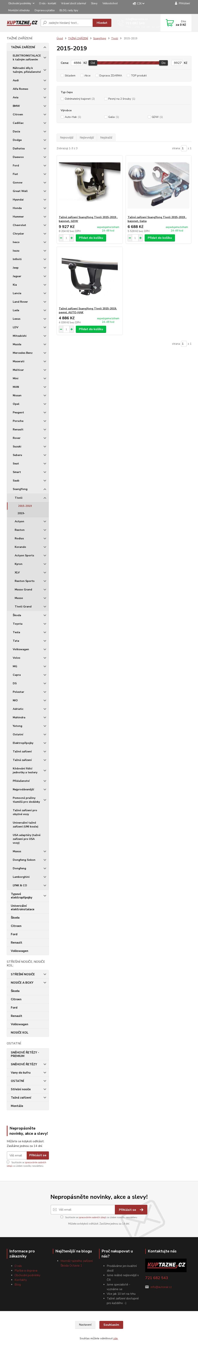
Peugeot (18, 412)
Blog (18, 1284)
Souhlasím (111, 1325)
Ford (16, 165)
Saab (16, 480)
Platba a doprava (26, 1271)
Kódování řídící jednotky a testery (25, 770)
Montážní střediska (19, 10)
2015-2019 (25, 506)
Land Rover (20, 302)
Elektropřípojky (23, 743)
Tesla (16, 632)
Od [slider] (93, 63)
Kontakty (21, 1280)
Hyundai (18, 199)
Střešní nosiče (21, 1089)
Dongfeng (19, 868)
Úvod (60, 38)
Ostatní (18, 734)
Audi (16, 80)
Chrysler (18, 234)
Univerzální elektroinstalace (22, 907)
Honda (17, 208)
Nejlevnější (87, 138)
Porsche (18, 421)
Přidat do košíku (91, 238)
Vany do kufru (21, 1073)
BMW (16, 106)
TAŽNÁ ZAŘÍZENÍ (23, 47)
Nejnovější (66, 138)
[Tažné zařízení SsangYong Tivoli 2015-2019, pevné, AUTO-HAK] (89, 277)
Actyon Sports (24, 555)
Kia (15, 285)
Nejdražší (106, 138)
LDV (15, 327)
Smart (17, 472)
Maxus (17, 851)
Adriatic (18, 709)
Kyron (18, 564)
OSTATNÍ (17, 1081)
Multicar (18, 370)
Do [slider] (163, 63)
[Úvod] (22, 23)
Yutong (17, 726)
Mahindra (19, 717)
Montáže (17, 1106)
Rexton (20, 530)
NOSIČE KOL (19, 1033)
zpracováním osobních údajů (92, 1217)
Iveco (16, 242)
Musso (19, 598)
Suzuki (17, 446)
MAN (16, 387)
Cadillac (18, 123)
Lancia (17, 293)
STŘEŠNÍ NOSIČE (23, 974)
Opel (16, 404)
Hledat (102, 23)
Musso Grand (23, 589)
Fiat (15, 174)
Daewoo (18, 157)
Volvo (16, 658)
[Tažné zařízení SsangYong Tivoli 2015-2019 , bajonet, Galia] (158, 185)
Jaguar (17, 276)
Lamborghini (21, 877)
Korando (20, 547)
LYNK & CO (20, 885)
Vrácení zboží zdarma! (73, 3)
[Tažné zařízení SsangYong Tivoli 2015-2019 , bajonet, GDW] (89, 185)
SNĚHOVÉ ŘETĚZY (24, 1064)
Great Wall (20, 191)
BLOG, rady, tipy (69, 10)
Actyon (19, 521)
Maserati (18, 361)
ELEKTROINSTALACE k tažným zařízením (27, 57)
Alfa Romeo (20, 89)
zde (115, 1338)
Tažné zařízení (22, 751)
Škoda (17, 615)
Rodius (19, 538)
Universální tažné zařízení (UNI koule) (25, 824)
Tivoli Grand (23, 606)
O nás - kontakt (47, 3)
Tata (16, 641)
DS (15, 683)
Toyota (17, 624)
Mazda (17, 344)
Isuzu (16, 251)
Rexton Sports (24, 581)
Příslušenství (21, 781)
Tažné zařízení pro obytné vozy (25, 812)
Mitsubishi (19, 336)
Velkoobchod (110, 3)
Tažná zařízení (22, 760)
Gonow (17, 182)
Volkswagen (21, 649)
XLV (17, 572)
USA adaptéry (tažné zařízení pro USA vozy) (26, 839)
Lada (16, 310)
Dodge (17, 140)
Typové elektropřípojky (21, 895)
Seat (16, 463)
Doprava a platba (45, 10)
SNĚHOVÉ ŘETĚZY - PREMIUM (25, 1054)
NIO (15, 700)
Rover (16, 438)
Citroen (18, 114)
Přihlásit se (37, 1155)
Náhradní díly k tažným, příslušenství (27, 70)
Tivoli (18, 498)
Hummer (18, 216)
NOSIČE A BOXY (22, 983)
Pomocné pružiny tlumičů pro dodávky (26, 800)
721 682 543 (135, 23)
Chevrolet (19, 225)
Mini (15, 378)
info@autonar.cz (161, 1287)
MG (15, 666)
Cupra (17, 675)
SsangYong (20, 489)
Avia (15, 97)
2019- (21, 513)
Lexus (16, 319)
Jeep (16, 268)
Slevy (94, 3)
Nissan (17, 395)
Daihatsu (19, 148)
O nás (18, 1266)
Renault (18, 429)
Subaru (17, 455)
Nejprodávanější (23, 789)
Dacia (16, 131)
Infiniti (17, 259)
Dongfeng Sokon (24, 860)
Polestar (18, 692)
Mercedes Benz (22, 353)
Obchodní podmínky (19, 3)
